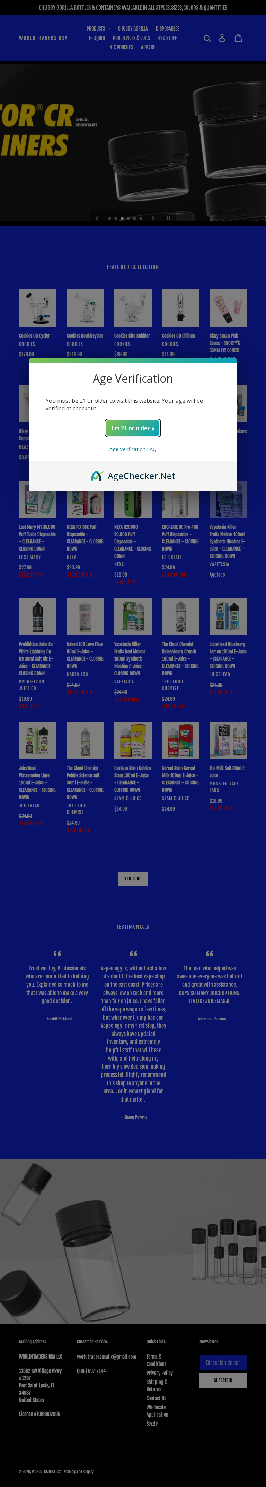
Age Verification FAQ (133, 449)
